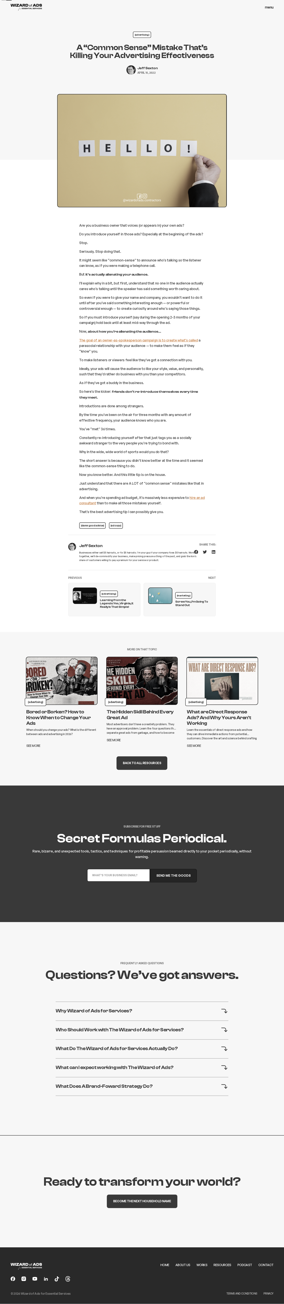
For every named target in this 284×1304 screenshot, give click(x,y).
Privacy (268, 1293)
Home (164, 1265)
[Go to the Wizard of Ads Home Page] (26, 7)
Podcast (244, 1265)
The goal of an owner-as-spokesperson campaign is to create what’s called (138, 340)
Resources (222, 1265)
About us (182, 1265)
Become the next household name (142, 1201)
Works (201, 1265)
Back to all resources (142, 763)
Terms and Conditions (241, 1293)
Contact (265, 1265)
